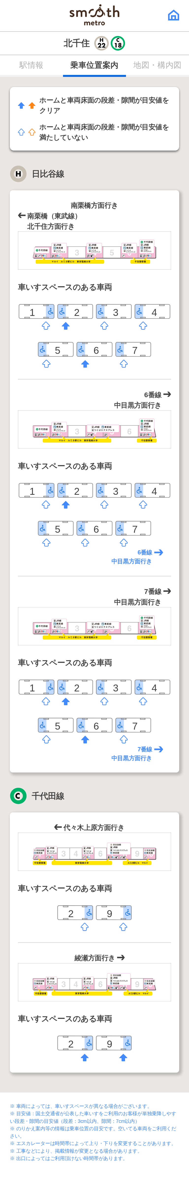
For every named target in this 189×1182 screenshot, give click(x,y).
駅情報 (31, 65)
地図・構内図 (157, 65)
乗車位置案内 (94, 65)
